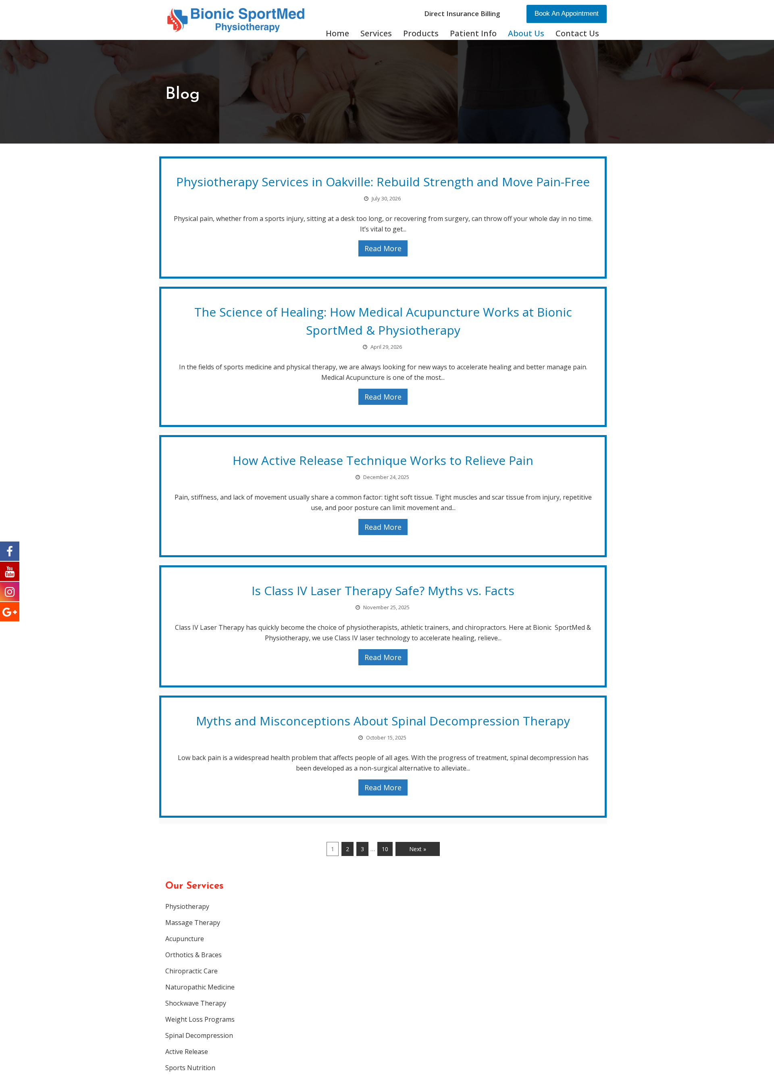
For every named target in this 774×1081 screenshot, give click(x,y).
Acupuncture (184, 938)
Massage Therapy (192, 922)
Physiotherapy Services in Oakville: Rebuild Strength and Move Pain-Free (383, 181)
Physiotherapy (187, 906)
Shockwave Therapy (195, 1003)
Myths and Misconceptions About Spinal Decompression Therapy (383, 720)
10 (385, 849)
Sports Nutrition (190, 1067)
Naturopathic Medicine (200, 987)
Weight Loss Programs (200, 1019)
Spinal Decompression (199, 1035)
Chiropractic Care (191, 970)
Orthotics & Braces (193, 954)
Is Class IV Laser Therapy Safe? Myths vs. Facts (383, 590)
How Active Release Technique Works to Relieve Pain (383, 460)
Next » (417, 849)
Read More (383, 248)
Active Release (186, 1051)
